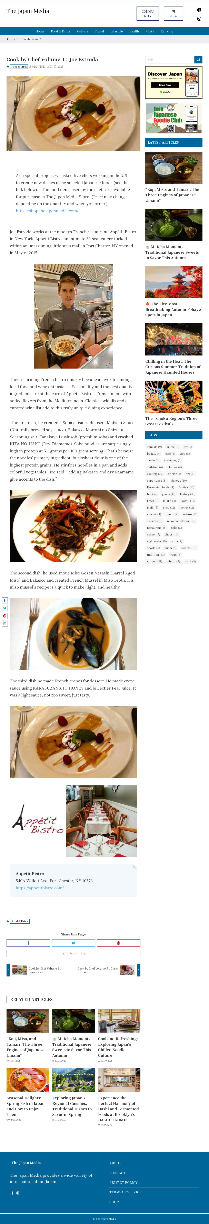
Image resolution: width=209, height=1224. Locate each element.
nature (190, 514)
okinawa (154, 521)
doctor (174, 474)
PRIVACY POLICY (123, 1182)
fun (152, 494)
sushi (171, 548)
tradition (156, 554)
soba (176, 541)
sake (176, 528)
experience (157, 480)
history (187, 494)
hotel (152, 501)
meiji (152, 507)
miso (169, 507)
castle (153, 460)
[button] (28, 943)
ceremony (172, 460)
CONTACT (117, 1173)
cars (185, 453)
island (169, 501)
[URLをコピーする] (5, 624)
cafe (170, 453)
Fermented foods (160, 487)
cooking (155, 474)
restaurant (157, 528)
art (188, 447)
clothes (175, 467)
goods (168, 494)
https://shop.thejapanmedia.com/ (47, 210)
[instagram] (18, 1193)
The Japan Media (28, 10)
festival (186, 487)
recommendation (181, 521)
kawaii (188, 501)
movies (154, 514)
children (155, 467)
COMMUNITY (148, 13)
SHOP (174, 16)
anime (173, 447)
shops (171, 534)
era (190, 474)
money (187, 507)
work (190, 561)
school (153, 534)
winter (173, 561)
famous (179, 480)
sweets (188, 548)
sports (153, 548)
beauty (154, 453)
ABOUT (115, 1163)
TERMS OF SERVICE (125, 1192)
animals (154, 447)
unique (154, 561)
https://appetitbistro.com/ (40, 887)
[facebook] (12, 1193)
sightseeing (157, 541)
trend (175, 554)
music (172, 514)
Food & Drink (19, 66)
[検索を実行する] (198, 59)
